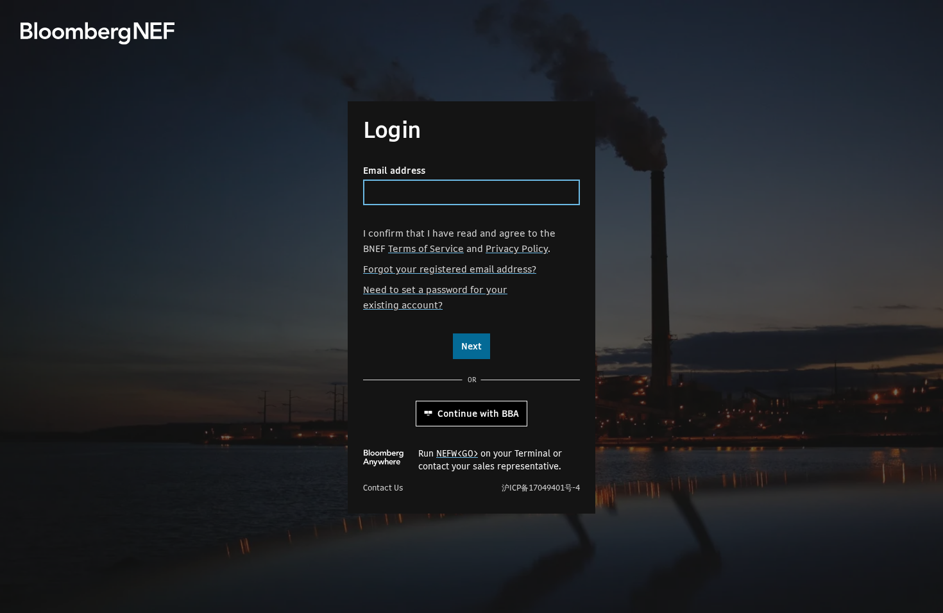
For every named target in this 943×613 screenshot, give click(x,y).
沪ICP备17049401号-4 (541, 488)
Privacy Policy (517, 248)
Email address (394, 170)
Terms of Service (426, 248)
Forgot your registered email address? (449, 269)
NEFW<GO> (457, 453)
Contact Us (383, 488)
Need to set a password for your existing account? (435, 297)
